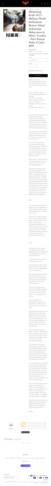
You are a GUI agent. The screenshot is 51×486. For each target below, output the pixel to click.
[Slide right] (24, 35)
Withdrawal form (25, 461)
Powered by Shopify (23, 481)
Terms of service (44, 481)
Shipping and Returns (40, 458)
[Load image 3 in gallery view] (16, 35)
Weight (30, 57)
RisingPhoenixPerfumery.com (13, 481)
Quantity (30, 63)
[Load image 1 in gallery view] (8, 35)
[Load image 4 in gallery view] (20, 35)
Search (6, 458)
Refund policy (37, 481)
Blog (33, 458)
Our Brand (19, 458)
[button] (2, 3)
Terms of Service (27, 458)
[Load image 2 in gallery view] (12, 35)
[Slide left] (4, 35)
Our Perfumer (12, 458)
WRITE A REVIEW (25, 432)
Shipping (31, 51)
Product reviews (8, 439)
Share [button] (31, 411)
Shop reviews (17, 439)
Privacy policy (31, 481)
